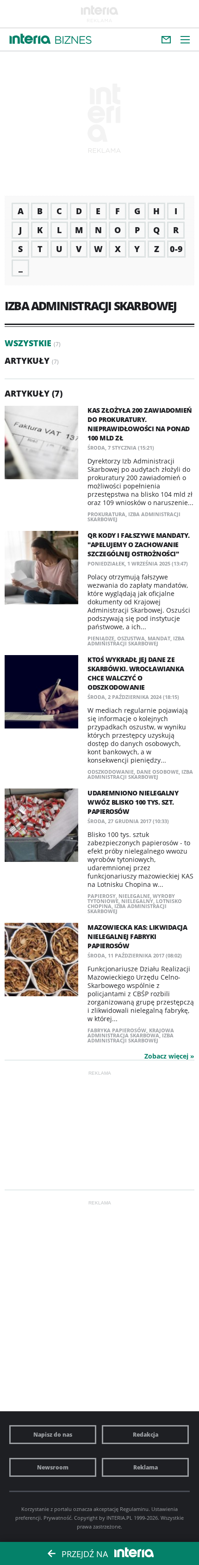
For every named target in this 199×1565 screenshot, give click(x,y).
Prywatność (57, 1517)
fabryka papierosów (116, 1030)
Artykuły (27, 360)
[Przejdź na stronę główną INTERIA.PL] (30, 39)
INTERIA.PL (119, 1517)
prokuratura (106, 514)
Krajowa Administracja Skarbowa (130, 1033)
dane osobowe (158, 771)
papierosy (101, 895)
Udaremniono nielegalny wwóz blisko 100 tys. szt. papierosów (132, 802)
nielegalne (134, 895)
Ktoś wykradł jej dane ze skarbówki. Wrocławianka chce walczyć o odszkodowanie (135, 673)
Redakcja (145, 1435)
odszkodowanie (110, 771)
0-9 (176, 248)
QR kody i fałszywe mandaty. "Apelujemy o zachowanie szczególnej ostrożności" (138, 544)
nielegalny (137, 900)
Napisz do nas (52, 1435)
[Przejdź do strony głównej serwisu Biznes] (73, 40)
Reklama (145, 1467)
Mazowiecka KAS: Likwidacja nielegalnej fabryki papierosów (137, 936)
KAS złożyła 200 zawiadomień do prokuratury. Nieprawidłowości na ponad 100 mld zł (139, 424)
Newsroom (52, 1467)
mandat (159, 638)
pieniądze (100, 638)
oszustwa (131, 638)
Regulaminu (134, 1508)
